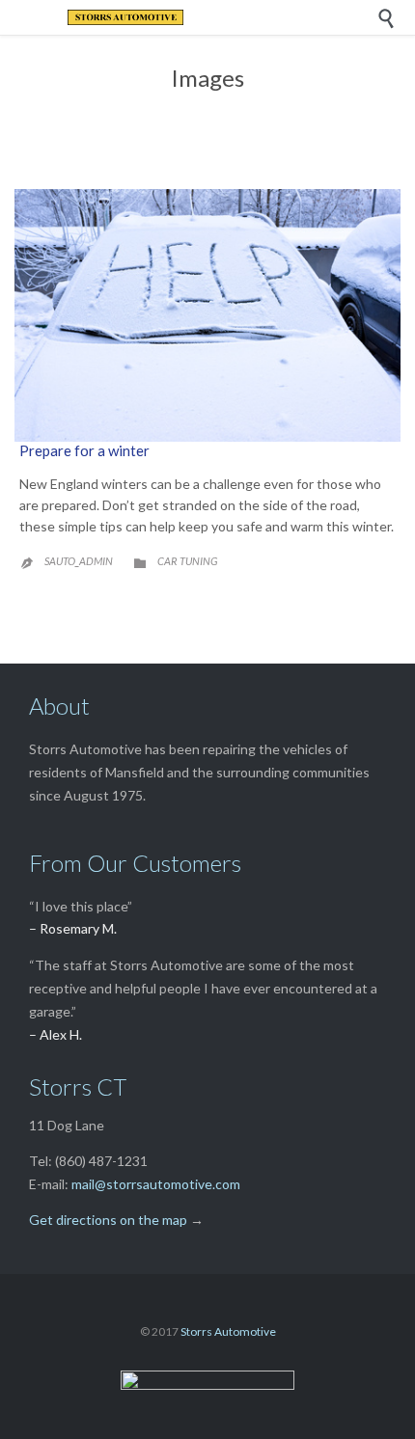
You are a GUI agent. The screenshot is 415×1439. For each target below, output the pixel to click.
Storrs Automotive (228, 1331)
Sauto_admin (78, 561)
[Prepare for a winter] (207, 315)
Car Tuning (187, 561)
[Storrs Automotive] (222, 17)
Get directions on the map (108, 1219)
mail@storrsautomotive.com (155, 1184)
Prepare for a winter (84, 450)
